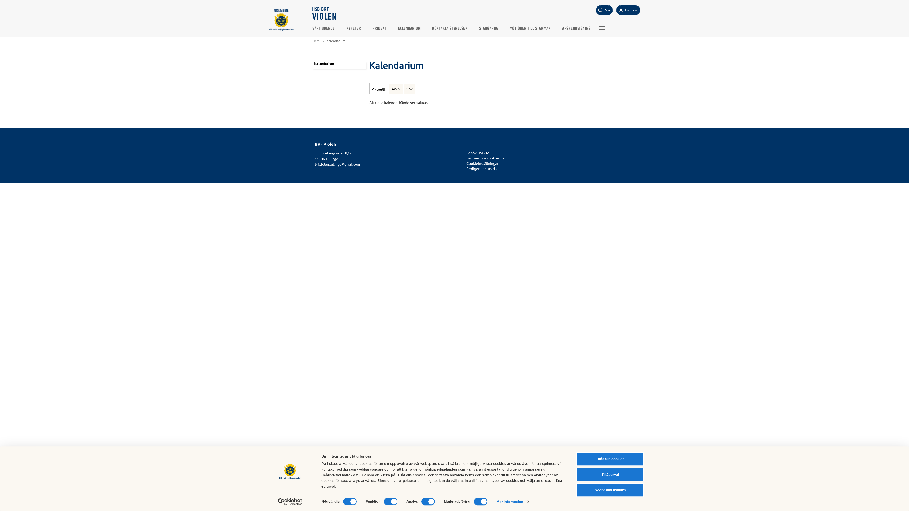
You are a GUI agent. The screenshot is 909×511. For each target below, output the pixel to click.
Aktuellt (378, 89)
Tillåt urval (610, 474)
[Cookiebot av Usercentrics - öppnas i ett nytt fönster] (290, 501)
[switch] (390, 501)
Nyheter (353, 29)
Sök (409, 88)
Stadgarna (488, 29)
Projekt (379, 29)
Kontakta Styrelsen (450, 29)
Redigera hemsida (481, 168)
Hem (316, 41)
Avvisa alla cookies (610, 490)
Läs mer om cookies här (486, 157)
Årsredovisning (576, 29)
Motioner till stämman (530, 29)
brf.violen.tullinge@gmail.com (337, 164)
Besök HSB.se (477, 152)
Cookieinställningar (482, 163)
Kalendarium (409, 29)
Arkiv (396, 88)
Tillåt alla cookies (610, 459)
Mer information (509, 502)
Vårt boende (323, 29)
